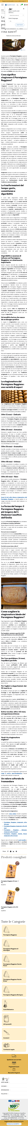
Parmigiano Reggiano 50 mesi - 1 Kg (10, 881)
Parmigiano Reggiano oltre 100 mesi (9, 907)
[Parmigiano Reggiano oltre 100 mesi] (10, 896)
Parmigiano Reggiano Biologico (13, 995)
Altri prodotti (7, 1024)
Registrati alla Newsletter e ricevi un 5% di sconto (13, 1)
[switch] (7, 1080)
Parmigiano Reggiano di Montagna (10, 949)
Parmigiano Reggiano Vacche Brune (12, 980)
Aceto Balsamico (8, 1009)
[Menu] (9, 1078)
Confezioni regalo (9, 1049)
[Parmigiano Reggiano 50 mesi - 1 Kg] (10, 870)
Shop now (20, 24)
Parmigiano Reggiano (10, 935)
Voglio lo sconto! (13, 1124)
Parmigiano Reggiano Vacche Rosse (12, 964)
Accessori (6, 1038)
